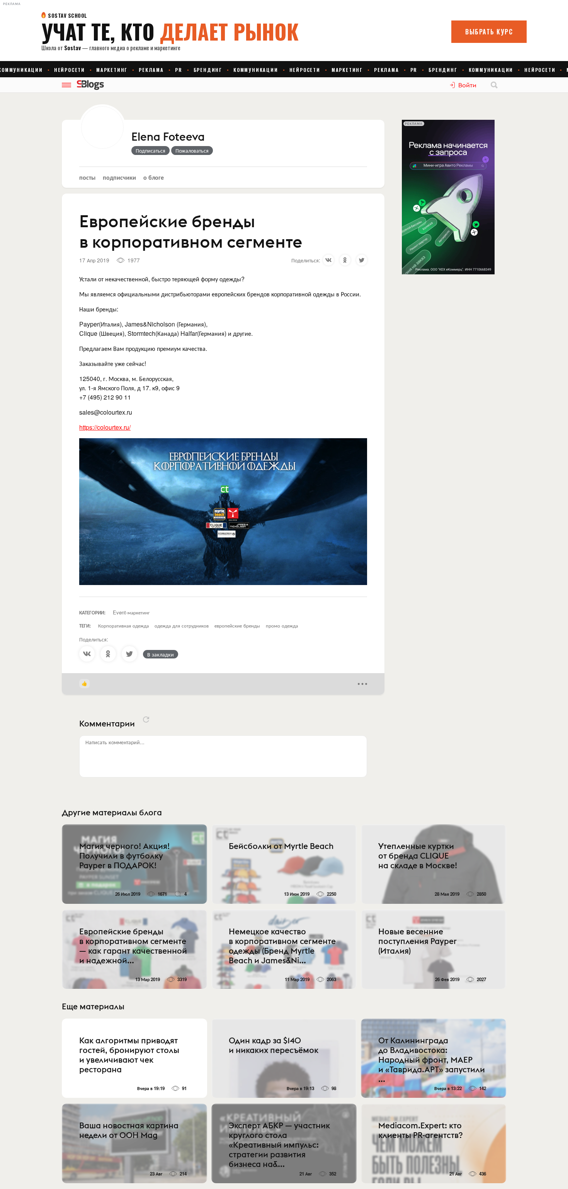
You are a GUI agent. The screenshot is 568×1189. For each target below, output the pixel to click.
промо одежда (282, 625)
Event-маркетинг (131, 612)
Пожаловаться (192, 150)
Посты (87, 177)
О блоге (153, 177)
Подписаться (150, 150)
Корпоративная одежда (123, 625)
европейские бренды (237, 625)
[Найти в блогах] (494, 85)
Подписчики (119, 177)
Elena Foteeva (168, 137)
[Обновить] (146, 719)
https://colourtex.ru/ (105, 427)
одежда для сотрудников (182, 625)
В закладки (160, 654)
